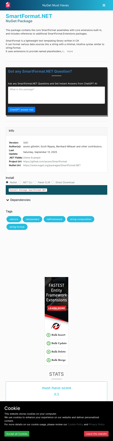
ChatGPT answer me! (21, 109)
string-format (17, 226)
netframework (54, 219)
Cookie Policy (75, 424)
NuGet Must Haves (55, 5)
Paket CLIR (44, 182)
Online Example (31, 157)
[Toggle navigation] (104, 5)
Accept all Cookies (16, 433)
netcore (14, 219)
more (70, 51)
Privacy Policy (97, 424)
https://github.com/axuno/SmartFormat (45, 161)
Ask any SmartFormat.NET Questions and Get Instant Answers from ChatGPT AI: (52, 83)
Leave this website (96, 433)
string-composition (80, 219)
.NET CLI (27, 182)
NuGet (13, 182)
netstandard (32, 219)
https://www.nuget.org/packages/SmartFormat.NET (52, 165)
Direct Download (65, 182)
